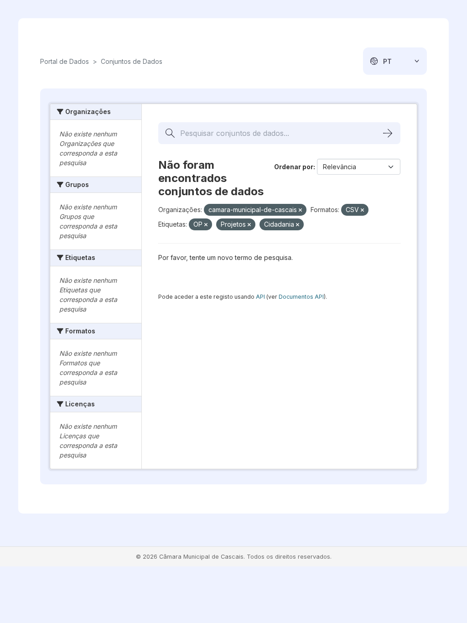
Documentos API (301, 296)
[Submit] (388, 133)
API (260, 296)
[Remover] (300, 210)
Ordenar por (293, 167)
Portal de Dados (64, 61)
